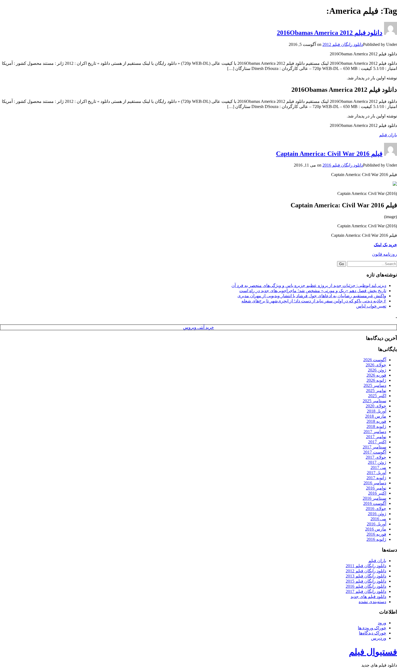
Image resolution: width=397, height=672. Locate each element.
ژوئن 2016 (377, 513)
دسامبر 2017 (375, 431)
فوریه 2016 (376, 534)
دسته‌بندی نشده (372, 601)
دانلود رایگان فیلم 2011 (366, 565)
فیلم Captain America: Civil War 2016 (329, 153)
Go (341, 264)
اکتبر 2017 (377, 442)
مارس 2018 (375, 416)
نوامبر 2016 (376, 488)
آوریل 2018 (376, 411)
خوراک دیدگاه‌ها (372, 633)
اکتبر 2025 (377, 395)
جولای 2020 (376, 406)
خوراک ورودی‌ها (372, 628)
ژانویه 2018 (376, 426)
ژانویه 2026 (376, 380)
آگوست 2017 (374, 452)
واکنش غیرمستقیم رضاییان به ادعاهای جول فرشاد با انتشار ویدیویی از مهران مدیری (311, 295)
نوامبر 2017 (376, 436)
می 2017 (378, 467)
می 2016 (378, 518)
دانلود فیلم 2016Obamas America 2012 (329, 32)
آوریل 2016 (376, 524)
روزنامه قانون (384, 254)
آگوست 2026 (374, 359)
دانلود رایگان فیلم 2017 (366, 591)
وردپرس (378, 638)
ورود (382, 622)
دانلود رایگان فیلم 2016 (342, 165)
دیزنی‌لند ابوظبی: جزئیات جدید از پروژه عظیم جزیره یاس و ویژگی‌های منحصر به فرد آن (308, 285)
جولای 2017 (376, 457)
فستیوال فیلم (373, 652)
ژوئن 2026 (377, 370)
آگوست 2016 (374, 503)
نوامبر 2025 (376, 390)
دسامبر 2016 (375, 483)
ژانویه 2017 (376, 477)
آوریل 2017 (376, 472)
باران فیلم (388, 135)
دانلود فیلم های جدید (368, 596)
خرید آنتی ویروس (198, 327)
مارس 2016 (375, 529)
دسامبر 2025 (375, 385)
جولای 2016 (376, 508)
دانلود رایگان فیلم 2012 (342, 44)
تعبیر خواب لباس (371, 306)
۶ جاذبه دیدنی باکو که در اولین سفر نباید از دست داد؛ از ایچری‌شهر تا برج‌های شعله (313, 301)
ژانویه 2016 (376, 539)
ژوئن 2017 (377, 462)
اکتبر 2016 (377, 493)
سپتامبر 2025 (374, 401)
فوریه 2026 (376, 375)
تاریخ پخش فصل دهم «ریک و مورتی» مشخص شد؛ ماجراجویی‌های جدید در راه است (312, 290)
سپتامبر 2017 (374, 447)
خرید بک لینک (385, 244)
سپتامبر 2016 (374, 498)
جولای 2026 (376, 365)
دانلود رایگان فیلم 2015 (366, 581)
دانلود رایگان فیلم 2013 (366, 576)
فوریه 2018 (376, 421)
